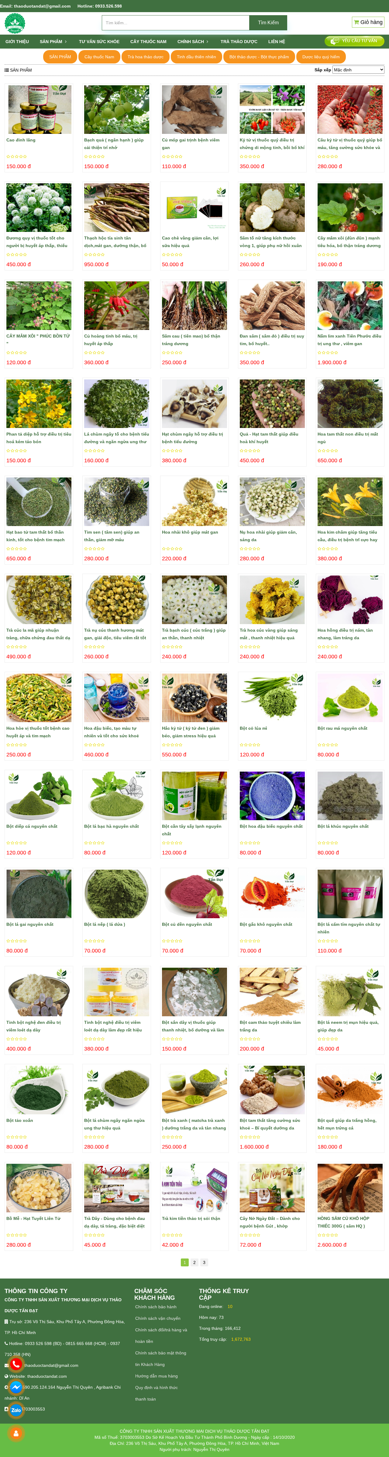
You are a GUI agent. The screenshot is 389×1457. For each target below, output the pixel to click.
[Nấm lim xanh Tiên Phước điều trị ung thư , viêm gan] (350, 305)
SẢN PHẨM (52, 41)
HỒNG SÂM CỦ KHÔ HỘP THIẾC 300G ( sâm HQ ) (343, 1222)
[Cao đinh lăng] (38, 109)
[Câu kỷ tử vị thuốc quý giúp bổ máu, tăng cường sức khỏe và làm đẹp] (350, 109)
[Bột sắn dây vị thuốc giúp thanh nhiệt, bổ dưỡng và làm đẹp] (194, 992)
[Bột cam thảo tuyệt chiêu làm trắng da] (272, 992)
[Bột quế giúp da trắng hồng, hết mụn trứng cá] (350, 1090)
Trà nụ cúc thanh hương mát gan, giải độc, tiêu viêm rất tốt (115, 634)
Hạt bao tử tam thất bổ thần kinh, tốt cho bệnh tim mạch (35, 536)
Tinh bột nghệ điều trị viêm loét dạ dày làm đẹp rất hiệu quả (113, 1027)
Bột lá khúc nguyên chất (343, 826)
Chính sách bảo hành (156, 1306)
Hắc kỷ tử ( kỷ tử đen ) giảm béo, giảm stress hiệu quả (190, 732)
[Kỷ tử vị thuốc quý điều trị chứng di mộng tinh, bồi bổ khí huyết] (272, 109)
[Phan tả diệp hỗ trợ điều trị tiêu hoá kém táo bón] (38, 403)
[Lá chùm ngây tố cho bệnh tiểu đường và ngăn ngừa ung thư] (116, 403)
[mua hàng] (7, 99)
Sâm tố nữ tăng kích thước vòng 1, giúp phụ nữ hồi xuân (271, 242)
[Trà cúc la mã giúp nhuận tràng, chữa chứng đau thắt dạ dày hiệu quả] (38, 600)
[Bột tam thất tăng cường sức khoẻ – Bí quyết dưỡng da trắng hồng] (272, 1090)
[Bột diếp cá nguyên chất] (38, 796)
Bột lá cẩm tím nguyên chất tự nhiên (349, 928)
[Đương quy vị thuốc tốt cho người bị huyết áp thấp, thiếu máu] (38, 207)
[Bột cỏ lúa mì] (272, 698)
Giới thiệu (17, 41)
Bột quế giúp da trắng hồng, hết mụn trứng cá (347, 1124)
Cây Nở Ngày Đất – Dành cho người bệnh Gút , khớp (270, 1222)
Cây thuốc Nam (99, 56)
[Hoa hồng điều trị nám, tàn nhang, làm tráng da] (350, 600)
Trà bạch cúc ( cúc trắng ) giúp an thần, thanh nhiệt (194, 634)
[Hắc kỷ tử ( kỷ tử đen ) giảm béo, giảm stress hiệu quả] (194, 698)
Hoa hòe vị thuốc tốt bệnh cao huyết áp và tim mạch (38, 732)
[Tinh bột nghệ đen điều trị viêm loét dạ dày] (38, 992)
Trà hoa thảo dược (146, 56)
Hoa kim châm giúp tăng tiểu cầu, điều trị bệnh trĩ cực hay (347, 536)
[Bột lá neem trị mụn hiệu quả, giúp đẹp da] (350, 992)
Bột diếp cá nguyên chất (31, 826)
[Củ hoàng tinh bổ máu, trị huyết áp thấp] (116, 305)
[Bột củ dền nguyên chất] (194, 894)
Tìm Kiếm (268, 22)
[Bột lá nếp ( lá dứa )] (116, 894)
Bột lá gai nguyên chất (29, 924)
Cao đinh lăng (21, 140)
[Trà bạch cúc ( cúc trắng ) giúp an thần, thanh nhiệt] (194, 600)
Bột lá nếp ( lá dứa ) (104, 924)
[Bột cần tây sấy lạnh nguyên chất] (194, 796)
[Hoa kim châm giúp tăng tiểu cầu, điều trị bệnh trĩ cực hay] (350, 501)
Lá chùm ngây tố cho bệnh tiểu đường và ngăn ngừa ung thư (116, 438)
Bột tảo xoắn (19, 1120)
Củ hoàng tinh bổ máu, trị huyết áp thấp (110, 340)
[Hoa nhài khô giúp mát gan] (194, 501)
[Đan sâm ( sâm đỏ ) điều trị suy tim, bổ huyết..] (272, 305)
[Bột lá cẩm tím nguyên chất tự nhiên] (350, 894)
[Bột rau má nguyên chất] (350, 698)
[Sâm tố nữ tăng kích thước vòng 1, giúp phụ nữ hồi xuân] (272, 207)
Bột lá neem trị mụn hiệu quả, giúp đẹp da (348, 1026)
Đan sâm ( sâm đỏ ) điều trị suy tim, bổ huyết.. (272, 340)
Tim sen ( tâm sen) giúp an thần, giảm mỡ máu (111, 536)
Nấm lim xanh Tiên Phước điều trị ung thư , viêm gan (349, 340)
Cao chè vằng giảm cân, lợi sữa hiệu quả (190, 242)
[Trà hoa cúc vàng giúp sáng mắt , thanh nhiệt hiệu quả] (272, 600)
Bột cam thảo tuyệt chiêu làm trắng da (270, 1026)
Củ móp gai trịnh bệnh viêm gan (190, 144)
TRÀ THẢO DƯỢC (239, 41)
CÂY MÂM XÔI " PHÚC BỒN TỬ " (38, 340)
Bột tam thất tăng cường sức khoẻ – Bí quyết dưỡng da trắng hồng (270, 1125)
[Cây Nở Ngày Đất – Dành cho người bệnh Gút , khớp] (272, 1188)
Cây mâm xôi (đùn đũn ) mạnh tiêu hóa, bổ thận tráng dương (349, 242)
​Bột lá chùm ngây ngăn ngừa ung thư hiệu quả (114, 1124)
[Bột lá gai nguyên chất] (38, 894)
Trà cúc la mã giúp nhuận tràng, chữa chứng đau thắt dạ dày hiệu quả (38, 635)
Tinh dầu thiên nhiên (196, 56)
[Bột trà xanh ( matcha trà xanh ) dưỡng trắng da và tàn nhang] (194, 1090)
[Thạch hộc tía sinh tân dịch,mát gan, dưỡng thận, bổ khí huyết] (116, 207)
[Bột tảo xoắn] (38, 1090)
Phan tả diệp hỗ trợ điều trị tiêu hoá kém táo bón (38, 438)
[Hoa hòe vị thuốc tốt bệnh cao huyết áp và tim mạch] (38, 698)
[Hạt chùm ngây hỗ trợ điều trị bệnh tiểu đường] (194, 403)
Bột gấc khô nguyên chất (266, 924)
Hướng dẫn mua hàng (156, 1376)
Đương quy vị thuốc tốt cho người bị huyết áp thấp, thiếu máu (36, 243)
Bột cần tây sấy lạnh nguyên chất (192, 830)
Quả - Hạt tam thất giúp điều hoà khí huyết (269, 438)
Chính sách (191, 41)
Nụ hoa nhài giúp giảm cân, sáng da (268, 536)
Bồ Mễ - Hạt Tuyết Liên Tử (33, 1218)
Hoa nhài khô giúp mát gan (190, 532)
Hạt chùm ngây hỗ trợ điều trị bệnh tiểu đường (192, 438)
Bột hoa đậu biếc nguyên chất (271, 826)
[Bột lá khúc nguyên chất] (350, 796)
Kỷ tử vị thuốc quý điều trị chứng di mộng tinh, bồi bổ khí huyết (272, 144)
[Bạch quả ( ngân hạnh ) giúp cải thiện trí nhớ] (116, 109)
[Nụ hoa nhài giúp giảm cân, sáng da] (272, 501)
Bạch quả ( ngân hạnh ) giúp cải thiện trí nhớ (114, 144)
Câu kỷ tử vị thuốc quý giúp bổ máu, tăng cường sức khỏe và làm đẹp (350, 144)
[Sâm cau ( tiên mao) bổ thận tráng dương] (194, 305)
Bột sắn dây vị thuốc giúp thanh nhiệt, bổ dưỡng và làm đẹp (193, 1027)
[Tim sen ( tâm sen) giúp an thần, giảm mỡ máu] (116, 501)
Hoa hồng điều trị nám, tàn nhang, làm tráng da (345, 634)
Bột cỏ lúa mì (253, 728)
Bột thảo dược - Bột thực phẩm (259, 56)
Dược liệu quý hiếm (321, 56)
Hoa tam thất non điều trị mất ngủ (348, 438)
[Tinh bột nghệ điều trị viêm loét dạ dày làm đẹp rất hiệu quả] (116, 992)
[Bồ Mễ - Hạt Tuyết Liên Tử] (38, 1188)
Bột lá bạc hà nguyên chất (111, 826)
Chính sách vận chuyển (158, 1318)
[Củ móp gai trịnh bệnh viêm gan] (194, 109)
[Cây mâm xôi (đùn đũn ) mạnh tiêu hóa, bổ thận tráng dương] (350, 207)
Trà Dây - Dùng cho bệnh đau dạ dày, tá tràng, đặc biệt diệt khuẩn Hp (114, 1223)
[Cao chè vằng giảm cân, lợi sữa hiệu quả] (194, 207)
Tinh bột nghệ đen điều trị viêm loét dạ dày (33, 1026)
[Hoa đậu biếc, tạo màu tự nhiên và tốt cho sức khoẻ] (116, 698)
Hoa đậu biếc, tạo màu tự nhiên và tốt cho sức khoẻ (111, 732)
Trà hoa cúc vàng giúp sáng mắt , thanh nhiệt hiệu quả (269, 634)
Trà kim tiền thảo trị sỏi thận (191, 1218)
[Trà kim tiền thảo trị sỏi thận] (194, 1188)
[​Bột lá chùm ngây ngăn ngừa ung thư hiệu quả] (116, 1090)
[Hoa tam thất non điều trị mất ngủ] (350, 403)
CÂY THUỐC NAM (148, 41)
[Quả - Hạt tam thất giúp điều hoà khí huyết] (272, 403)
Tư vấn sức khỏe (99, 41)
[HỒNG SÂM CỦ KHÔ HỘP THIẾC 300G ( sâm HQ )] (350, 1188)
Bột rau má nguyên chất (342, 728)
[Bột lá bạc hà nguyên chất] (116, 796)
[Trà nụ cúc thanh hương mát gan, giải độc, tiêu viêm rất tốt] (116, 600)
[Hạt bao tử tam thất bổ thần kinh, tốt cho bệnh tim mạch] (38, 501)
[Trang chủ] (15, 23)
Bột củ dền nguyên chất (187, 924)
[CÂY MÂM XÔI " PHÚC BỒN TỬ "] (38, 305)
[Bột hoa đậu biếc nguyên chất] (272, 796)
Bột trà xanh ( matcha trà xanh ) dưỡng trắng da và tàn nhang (194, 1124)
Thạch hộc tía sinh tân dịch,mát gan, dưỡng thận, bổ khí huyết (115, 243)
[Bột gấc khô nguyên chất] (272, 894)
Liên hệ (276, 41)
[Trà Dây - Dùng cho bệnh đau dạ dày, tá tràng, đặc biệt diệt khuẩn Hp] (116, 1188)
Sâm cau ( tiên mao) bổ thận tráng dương (191, 340)
